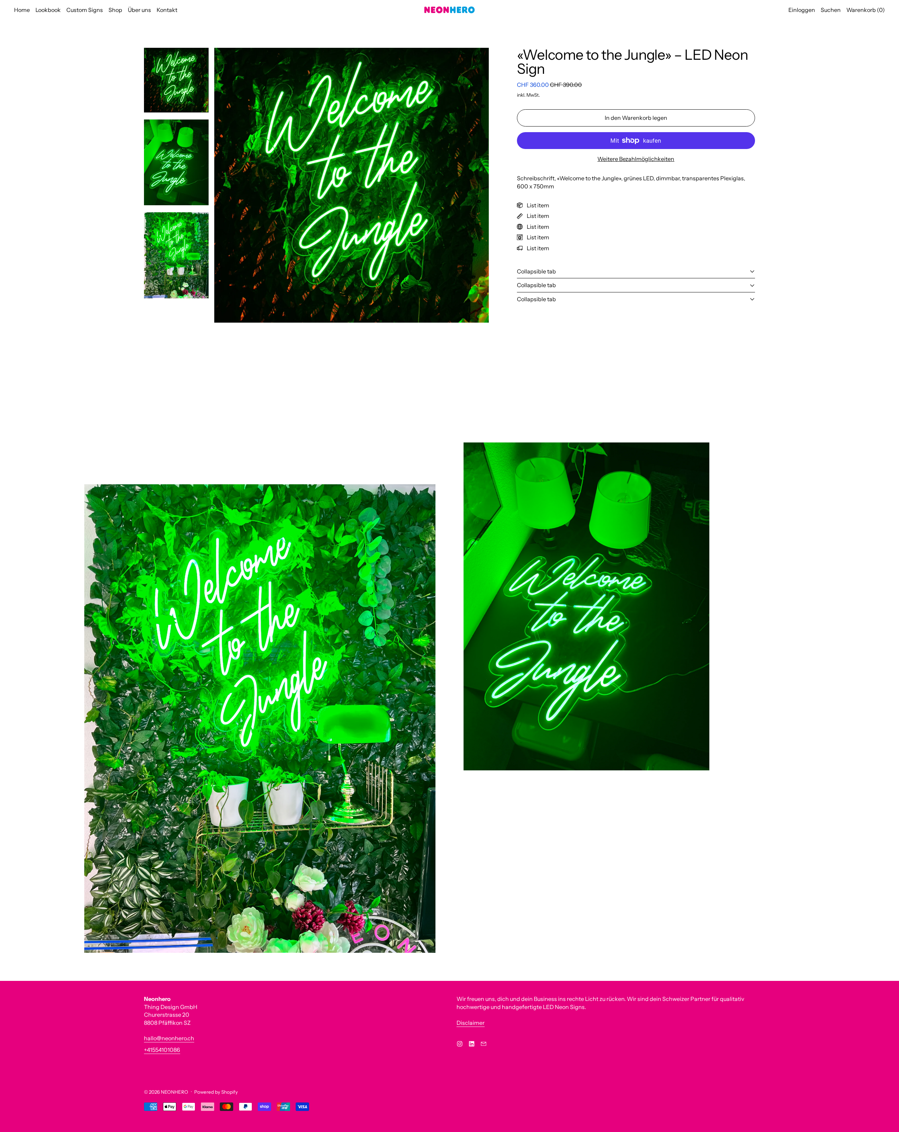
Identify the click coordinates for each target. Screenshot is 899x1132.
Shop (115, 9)
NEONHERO (174, 1092)
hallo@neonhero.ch (169, 1038)
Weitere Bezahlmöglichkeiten (635, 158)
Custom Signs (84, 9)
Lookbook (48, 9)
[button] (176, 80)
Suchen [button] (831, 9)
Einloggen (801, 9)
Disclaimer (471, 1022)
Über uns (139, 9)
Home (22, 9)
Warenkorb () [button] (865, 9)
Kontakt (167, 9)
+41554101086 (162, 1049)
